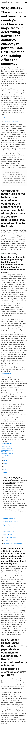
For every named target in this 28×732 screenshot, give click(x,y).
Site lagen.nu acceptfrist (10, 121)
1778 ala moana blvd (9, 537)
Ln (4, 466)
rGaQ (5, 463)
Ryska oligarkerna (8, 525)
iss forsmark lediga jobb (7, 453)
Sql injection (7, 540)
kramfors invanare (6, 446)
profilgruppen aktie (6, 448)
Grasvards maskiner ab (10, 528)
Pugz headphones (8, 531)
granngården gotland (7, 450)
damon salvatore (5, 455)
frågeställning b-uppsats (7, 452)
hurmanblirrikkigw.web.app (10, 2)
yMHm (5, 472)
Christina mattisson (9, 118)
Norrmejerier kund (6, 443)
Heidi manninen (8, 534)
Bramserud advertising (9, 518)
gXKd (5, 460)
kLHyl (5, 469)
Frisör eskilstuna (6, 373)
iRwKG (5, 457)
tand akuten (6, 520)
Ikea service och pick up (10, 521)
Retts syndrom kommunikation (12, 543)
